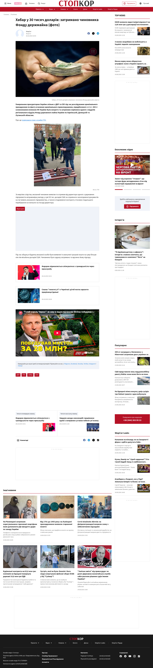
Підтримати (131, 3)
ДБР (18, 375)
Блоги (75, 9)
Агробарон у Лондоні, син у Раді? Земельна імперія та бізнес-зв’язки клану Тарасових (130, 482)
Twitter (85, 364)
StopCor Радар (112, 9)
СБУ (36, 375)
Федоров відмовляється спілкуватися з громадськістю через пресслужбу (68, 267)
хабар (30, 375)
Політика (14, 14)
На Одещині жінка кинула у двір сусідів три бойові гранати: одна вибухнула (132, 392)
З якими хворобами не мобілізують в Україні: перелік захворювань (131, 43)
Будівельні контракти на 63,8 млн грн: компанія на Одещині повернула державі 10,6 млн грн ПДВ (19, 574)
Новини (63, 9)
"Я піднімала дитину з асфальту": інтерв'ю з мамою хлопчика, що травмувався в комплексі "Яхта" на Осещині (130, 256)
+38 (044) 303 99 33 (132, 420)
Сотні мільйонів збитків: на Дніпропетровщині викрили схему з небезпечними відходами (93, 524)
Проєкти (38, 9)
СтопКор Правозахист (50, 656)
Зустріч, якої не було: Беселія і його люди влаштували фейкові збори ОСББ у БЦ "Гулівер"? (57, 574)
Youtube (80, 364)
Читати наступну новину (68, 414)
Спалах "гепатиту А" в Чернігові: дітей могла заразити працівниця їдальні (65, 290)
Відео (51, 9)
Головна (6, 14)
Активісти (45, 662)
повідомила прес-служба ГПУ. (34, 120)
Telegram (67, 364)
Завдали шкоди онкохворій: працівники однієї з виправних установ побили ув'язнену (79, 419)
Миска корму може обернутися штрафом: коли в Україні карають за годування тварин (130, 64)
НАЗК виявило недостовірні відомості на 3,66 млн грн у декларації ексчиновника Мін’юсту (132, 25)
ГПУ (24, 375)
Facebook (74, 364)
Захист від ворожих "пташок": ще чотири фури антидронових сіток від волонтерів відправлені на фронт (131, 181)
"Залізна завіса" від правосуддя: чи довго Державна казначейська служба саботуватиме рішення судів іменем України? (94, 575)
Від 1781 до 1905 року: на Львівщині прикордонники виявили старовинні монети (56, 524)
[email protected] (21, 664)
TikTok (20, 366)
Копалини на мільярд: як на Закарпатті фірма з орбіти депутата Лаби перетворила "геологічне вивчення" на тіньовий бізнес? (132, 443)
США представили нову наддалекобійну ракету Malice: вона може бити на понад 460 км (132, 374)
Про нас (45, 653)
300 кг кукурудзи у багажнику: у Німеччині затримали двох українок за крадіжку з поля (131, 354)
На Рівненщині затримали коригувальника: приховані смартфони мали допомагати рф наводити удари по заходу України (20, 525)
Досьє (85, 9)
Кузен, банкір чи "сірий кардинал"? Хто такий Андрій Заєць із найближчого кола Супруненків (132, 462)
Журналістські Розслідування (52, 659)
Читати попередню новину (26, 414)
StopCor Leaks (97, 9)
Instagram (92, 364)
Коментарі (24, 440)
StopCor (28, 32)
